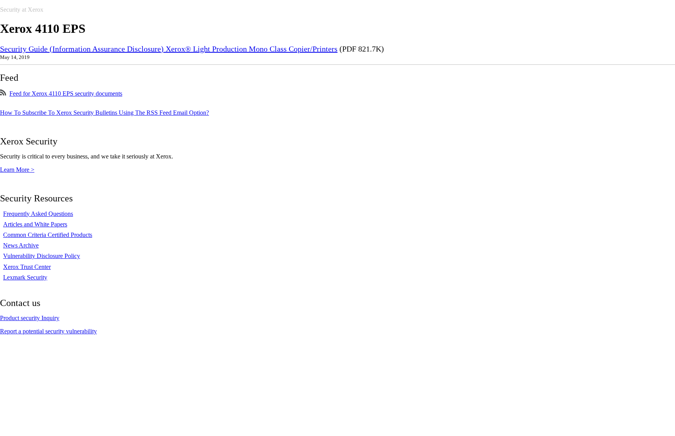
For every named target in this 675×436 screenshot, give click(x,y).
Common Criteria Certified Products (47, 234)
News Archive (21, 245)
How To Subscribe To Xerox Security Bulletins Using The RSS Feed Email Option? (104, 112)
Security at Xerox (21, 9)
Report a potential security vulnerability (48, 331)
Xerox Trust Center (27, 266)
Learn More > (17, 169)
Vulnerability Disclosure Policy (41, 256)
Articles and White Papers (35, 224)
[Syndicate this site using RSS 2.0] (3, 93)
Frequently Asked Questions (38, 213)
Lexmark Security (25, 277)
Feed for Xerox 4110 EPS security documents (65, 93)
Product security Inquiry (29, 318)
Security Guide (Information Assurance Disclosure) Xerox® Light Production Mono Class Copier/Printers (169, 48)
